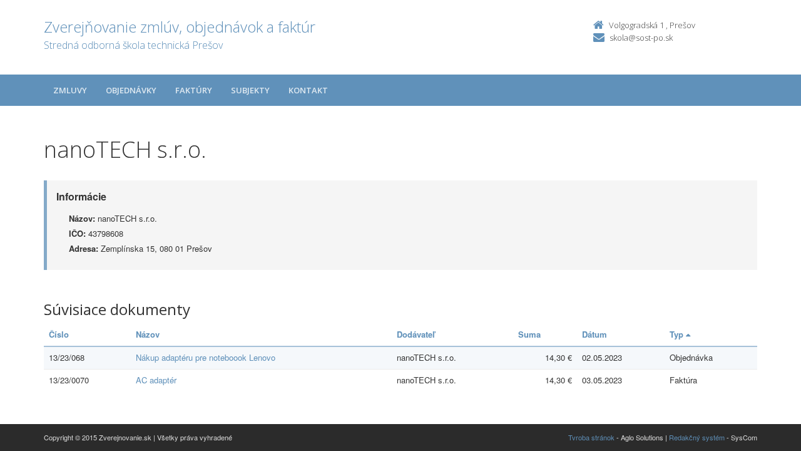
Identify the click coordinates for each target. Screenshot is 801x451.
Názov (148, 334)
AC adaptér (156, 380)
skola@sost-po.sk (641, 37)
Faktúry (193, 90)
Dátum (594, 334)
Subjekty (250, 90)
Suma (529, 334)
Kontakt (308, 90)
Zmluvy (70, 90)
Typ (678, 334)
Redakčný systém (697, 437)
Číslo (59, 334)
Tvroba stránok (591, 437)
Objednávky (131, 90)
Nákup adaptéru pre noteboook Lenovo (205, 357)
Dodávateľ (416, 334)
